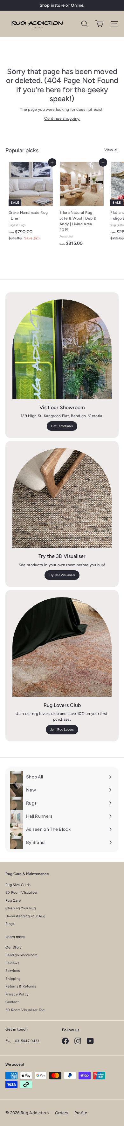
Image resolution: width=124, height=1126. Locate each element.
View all (111, 150)
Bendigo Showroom (21, 955)
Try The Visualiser (62, 575)
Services (12, 971)
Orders (61, 1112)
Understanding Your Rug (25, 916)
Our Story (13, 947)
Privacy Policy (17, 994)
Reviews (12, 963)
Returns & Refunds (20, 986)
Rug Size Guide (18, 885)
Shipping (12, 979)
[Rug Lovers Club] (62, 647)
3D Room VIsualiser (21, 892)
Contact (12, 1002)
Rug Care (13, 900)
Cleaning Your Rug (20, 908)
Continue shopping (61, 118)
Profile (80, 1112)
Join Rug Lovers (62, 729)
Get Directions (62, 426)
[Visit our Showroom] (62, 349)
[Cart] (99, 23)
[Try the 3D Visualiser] (62, 498)
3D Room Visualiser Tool (25, 1010)
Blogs (9, 924)
